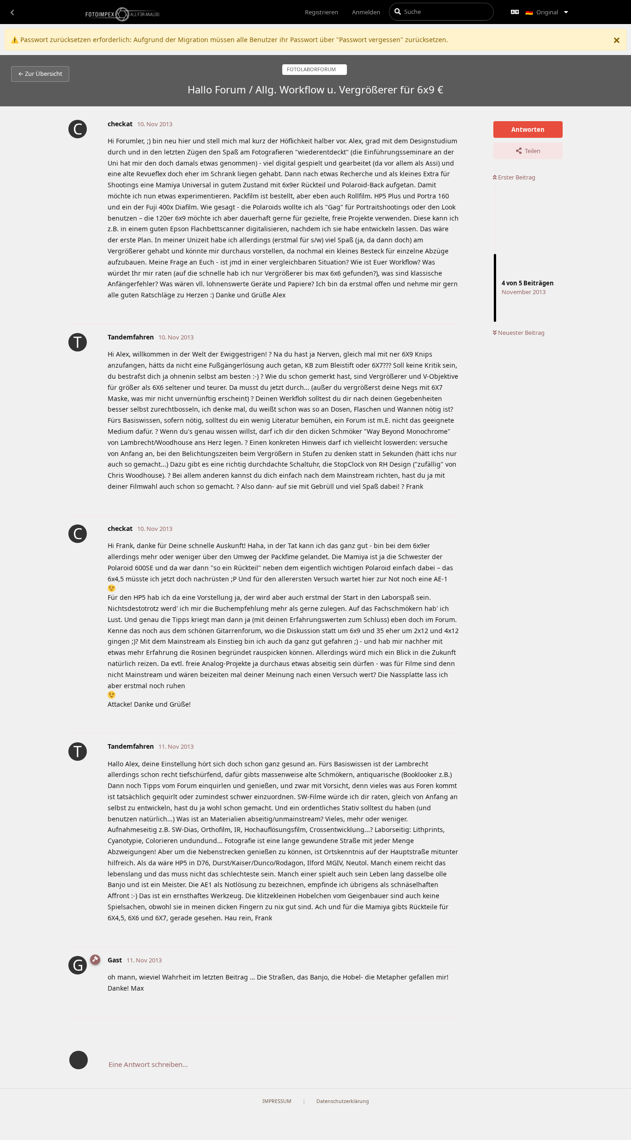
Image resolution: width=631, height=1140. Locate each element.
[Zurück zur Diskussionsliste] (12, 12)
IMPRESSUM (276, 1101)
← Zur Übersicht (40, 73)
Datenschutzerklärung (342, 1101)
